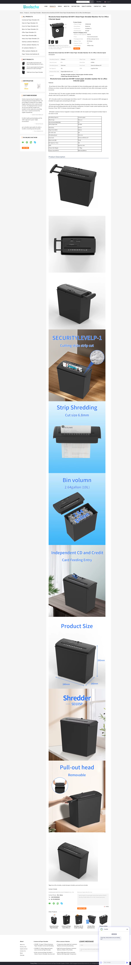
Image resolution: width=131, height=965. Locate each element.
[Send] (127, 962)
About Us (66, 6)
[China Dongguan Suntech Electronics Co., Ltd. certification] (26, 86)
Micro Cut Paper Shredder (29, 29)
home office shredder (56, 885)
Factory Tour (75, 6)
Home (45, 6)
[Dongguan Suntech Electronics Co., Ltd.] (31, 6)
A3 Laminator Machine (28, 48)
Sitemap (22, 955)
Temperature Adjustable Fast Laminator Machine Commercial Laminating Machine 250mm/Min (67, 945)
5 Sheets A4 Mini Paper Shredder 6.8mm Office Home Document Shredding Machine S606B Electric (103, 927)
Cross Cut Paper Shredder (29, 26)
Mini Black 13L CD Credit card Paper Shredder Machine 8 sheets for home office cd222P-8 (78, 927)
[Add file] (101, 962)
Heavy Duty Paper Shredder (29, 38)
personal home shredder (82, 885)
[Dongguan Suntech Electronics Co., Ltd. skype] (36, 142)
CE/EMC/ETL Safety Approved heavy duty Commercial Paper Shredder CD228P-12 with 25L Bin (43, 949)
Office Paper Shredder (28, 32)
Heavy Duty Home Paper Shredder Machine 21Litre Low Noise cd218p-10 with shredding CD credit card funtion (54, 927)
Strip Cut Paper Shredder (28, 23)
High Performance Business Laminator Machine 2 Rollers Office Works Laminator (66, 949)
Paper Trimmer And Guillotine (29, 54)
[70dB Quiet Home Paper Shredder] (23, 72)
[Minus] (127, 929)
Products (53, 6)
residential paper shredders (68, 885)
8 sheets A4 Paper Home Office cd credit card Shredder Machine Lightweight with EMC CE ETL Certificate (66, 927)
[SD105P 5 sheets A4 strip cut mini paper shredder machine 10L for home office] (57, 30)
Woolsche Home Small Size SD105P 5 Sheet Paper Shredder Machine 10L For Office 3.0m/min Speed (60, 47)
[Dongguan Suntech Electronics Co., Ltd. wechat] (32, 142)
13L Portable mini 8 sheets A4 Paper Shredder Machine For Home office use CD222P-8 (35, 64)
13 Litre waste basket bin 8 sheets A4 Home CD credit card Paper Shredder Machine (35, 69)
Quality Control (87, 6)
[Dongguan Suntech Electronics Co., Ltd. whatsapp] (28, 142)
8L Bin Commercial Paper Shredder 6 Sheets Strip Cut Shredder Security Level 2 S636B (44, 953)
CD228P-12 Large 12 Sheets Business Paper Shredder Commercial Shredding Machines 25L (44, 945)
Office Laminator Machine (29, 51)
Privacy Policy (33, 963)
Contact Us (97, 6)
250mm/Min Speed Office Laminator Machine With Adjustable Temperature (66, 953)
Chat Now (99, 1)
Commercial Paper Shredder (29, 20)
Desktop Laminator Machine (29, 41)
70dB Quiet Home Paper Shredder (35, 72)
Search (91, 1)
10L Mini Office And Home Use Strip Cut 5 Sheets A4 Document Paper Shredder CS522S (91, 927)
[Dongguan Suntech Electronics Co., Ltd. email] (24, 142)
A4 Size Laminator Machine (29, 45)
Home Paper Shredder (35, 12)
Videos (60, 6)
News (104, 6)
